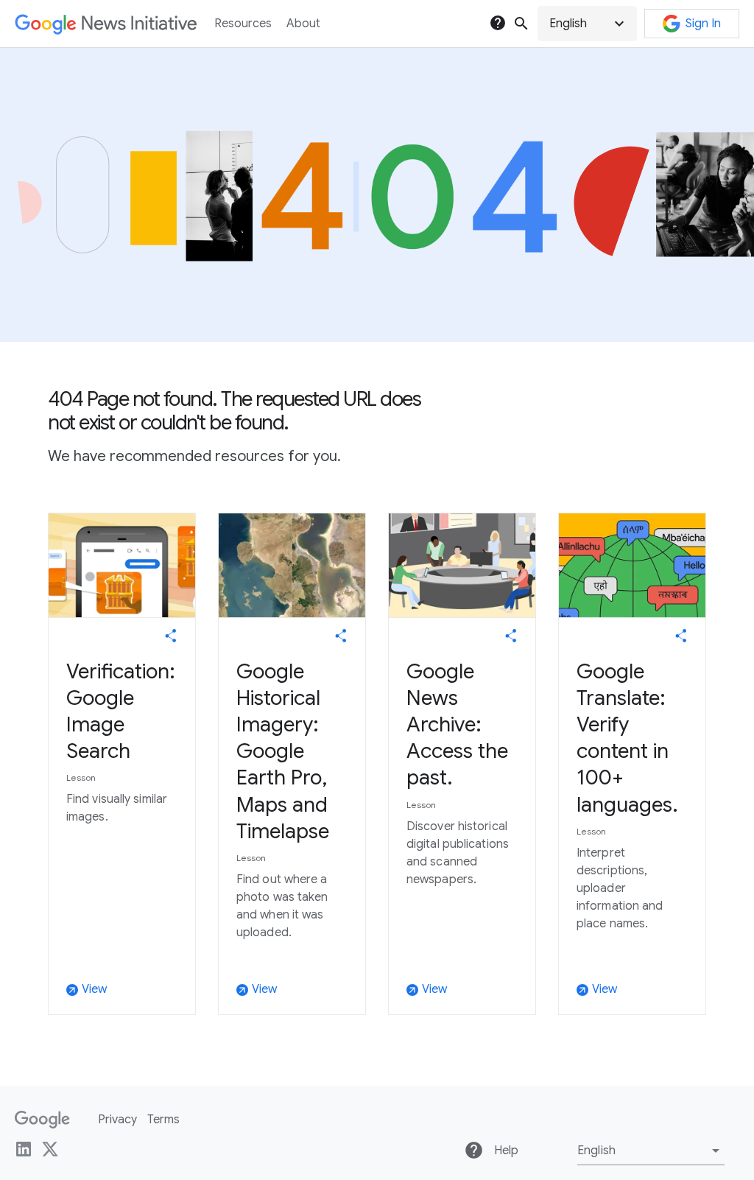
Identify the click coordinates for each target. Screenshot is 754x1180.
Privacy (117, 1119)
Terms (163, 1119)
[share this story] (170, 635)
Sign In (703, 23)
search (521, 23)
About (303, 23)
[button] (587, 23)
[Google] (42, 1119)
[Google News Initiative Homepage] (106, 24)
